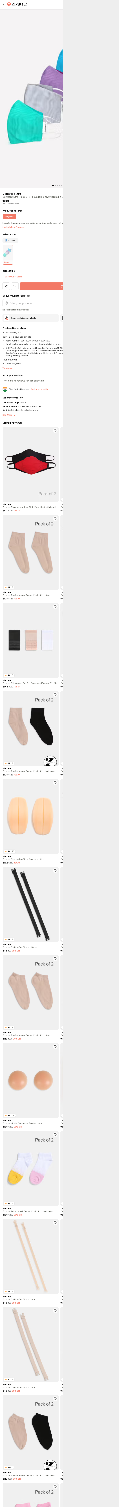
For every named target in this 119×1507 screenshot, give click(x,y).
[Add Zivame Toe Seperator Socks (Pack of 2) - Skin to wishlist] (55, 518)
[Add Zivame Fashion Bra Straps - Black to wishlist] (55, 870)
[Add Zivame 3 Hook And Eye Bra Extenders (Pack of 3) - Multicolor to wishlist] (55, 606)
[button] (4, 4)
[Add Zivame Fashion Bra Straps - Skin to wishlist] (55, 1222)
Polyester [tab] (9, 216)
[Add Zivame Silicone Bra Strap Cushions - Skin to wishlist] (55, 782)
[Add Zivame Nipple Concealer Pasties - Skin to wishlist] (55, 1046)
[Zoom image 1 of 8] (59, 98)
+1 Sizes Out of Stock (12, 277)
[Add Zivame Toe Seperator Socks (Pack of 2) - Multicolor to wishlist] (55, 694)
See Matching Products (13, 227)
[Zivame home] (17, 4)
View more (7, 368)
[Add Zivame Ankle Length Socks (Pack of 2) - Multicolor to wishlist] (55, 1134)
